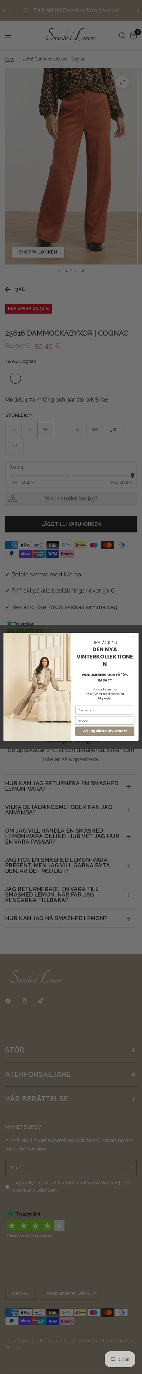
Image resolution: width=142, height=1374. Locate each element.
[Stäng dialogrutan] (134, 637)
